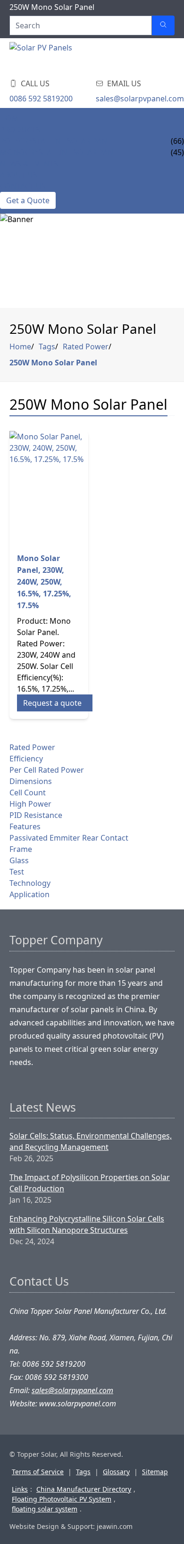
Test (16, 872)
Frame (20, 849)
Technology (29, 883)
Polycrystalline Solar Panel (57, 141)
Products (20, 129)
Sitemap (155, 1471)
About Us (18, 175)
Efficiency (26, 758)
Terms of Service (38, 1471)
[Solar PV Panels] (66, 56)
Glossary (116, 1471)
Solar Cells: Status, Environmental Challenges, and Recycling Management (90, 1141)
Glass (19, 860)
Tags (47, 346)
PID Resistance (35, 815)
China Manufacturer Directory (83, 1489)
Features (25, 826)
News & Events (29, 163)
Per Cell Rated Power (46, 770)
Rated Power (86, 346)
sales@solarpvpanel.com (140, 98)
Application (29, 894)
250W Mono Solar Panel (53, 362)
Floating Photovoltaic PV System (61, 1498)
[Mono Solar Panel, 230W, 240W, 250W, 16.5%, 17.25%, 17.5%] (48, 488)
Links (20, 1489)
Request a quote (52, 703)
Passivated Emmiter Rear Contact (68, 838)
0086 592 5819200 (41, 98)
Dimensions (30, 781)
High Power (30, 804)
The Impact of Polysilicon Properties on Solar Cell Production (89, 1183)
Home (11, 118)
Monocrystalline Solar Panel (60, 152)
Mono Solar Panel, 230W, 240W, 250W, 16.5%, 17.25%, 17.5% (44, 582)
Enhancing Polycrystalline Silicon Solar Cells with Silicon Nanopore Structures (86, 1224)
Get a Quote (28, 200)
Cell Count (27, 792)
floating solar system (44, 1508)
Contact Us (23, 186)
